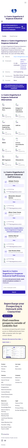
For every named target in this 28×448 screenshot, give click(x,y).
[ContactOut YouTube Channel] (5, 440)
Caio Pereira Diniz (14, 251)
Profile (4, 36)
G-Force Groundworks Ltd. (20, 144)
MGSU (4, 143)
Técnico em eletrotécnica (15, 199)
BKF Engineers (6, 160)
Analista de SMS (13, 237)
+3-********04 (10, 259)
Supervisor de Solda (14, 182)
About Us (18, 377)
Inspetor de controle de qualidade (14, 214)
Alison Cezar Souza (15, 212)
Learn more (5, 342)
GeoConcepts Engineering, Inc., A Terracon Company (6, 127)
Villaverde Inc (20, 160)
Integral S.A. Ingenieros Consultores (19, 110)
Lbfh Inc (18, 125)
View (14, 185)
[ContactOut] (8, 2)
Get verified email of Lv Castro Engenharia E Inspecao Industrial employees (14, 86)
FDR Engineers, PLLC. (6, 109)
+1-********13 (10, 244)
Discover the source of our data (11, 339)
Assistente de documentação (16, 252)
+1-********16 (10, 189)
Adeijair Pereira (14, 181)
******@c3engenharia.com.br (14, 192)
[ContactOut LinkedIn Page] (2, 440)
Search (14, 292)
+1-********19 (10, 206)
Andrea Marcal (13, 236)
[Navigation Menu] (25, 2)
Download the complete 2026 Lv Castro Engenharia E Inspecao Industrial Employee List (14, 229)
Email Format (13, 36)
